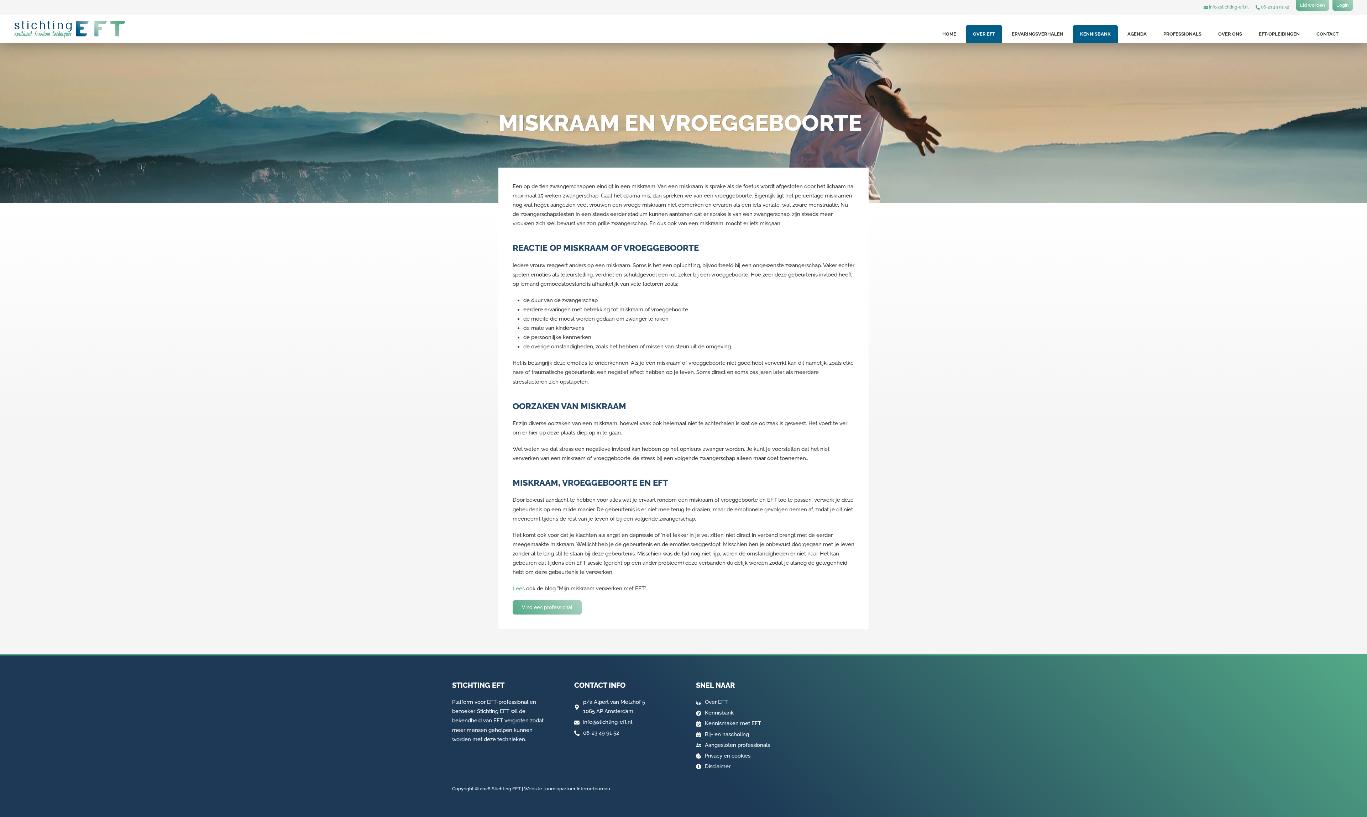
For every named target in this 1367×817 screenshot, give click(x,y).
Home (949, 34)
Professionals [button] (1182, 34)
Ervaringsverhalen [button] (1037, 34)
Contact (1327, 34)
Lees (519, 588)
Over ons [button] (1230, 34)
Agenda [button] (1137, 34)
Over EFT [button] (984, 34)
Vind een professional (547, 607)
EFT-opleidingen (1279, 34)
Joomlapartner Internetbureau (576, 788)
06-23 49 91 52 (1274, 7)
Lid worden (1312, 5)
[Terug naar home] (70, 29)
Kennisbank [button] (1095, 34)
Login (1342, 5)
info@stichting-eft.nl (1228, 7)
